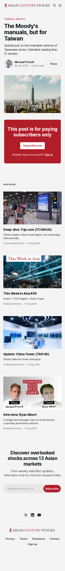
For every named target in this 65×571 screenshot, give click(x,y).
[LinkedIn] (32, 515)
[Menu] (60, 5)
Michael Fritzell (24, 62)
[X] (26, 515)
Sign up (32, 544)
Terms (23, 538)
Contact (55, 538)
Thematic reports (15, 19)
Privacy (10, 538)
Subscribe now (32, 145)
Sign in (49, 154)
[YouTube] (39, 515)
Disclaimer (38, 538)
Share (53, 63)
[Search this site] (54, 5)
